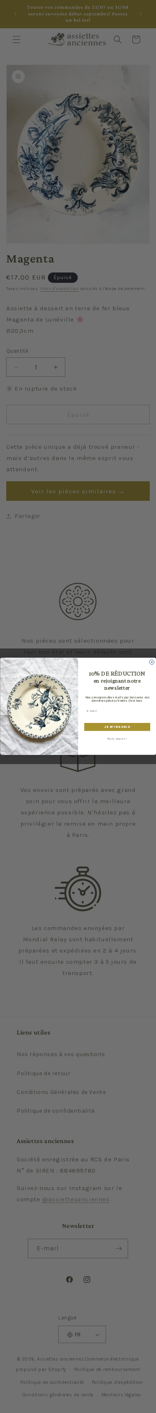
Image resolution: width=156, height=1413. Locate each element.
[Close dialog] (151, 662)
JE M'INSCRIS (117, 727)
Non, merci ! (117, 739)
